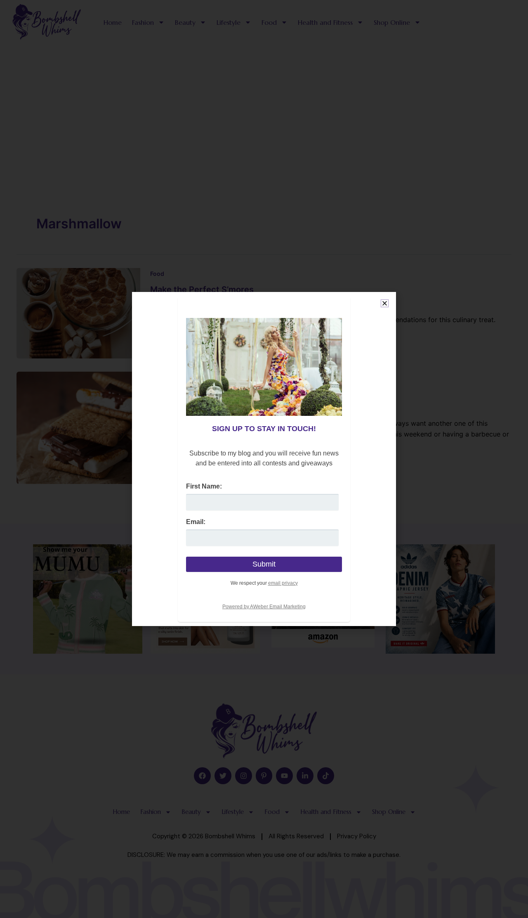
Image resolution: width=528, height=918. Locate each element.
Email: (195, 521)
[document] (264, 459)
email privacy (283, 583)
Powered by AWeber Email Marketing (264, 607)
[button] (385, 303)
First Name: (204, 486)
